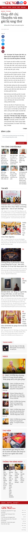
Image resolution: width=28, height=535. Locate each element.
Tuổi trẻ (13, 10)
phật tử (24, 516)
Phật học (4, 10)
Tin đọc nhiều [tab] (7, 342)
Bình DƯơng (24, 529)
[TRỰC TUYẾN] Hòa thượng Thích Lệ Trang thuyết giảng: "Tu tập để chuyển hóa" (17, 421)
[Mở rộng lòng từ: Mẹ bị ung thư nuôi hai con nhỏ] (14, 168)
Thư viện (7, 430)
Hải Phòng (24, 523)
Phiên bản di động (5, 505)
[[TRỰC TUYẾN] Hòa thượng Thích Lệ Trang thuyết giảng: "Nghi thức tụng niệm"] (6, 404)
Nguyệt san (9, 502)
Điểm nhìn (23, 7)
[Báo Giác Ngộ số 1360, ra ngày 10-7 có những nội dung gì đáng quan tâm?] (14, 151)
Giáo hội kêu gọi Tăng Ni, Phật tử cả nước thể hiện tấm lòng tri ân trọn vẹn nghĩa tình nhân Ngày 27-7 (14, 452)
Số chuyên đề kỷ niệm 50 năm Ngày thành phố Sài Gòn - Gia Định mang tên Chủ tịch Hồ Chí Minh (23, 178)
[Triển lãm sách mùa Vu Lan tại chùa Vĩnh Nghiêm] (11, 228)
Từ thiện (19, 13)
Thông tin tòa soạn (5, 504)
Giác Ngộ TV (15, 502)
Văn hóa (14, 7)
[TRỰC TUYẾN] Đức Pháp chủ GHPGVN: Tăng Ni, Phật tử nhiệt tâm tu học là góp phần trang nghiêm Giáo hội (14, 387)
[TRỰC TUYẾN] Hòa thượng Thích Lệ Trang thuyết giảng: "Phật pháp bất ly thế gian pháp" (14, 377)
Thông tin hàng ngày (12, 462)
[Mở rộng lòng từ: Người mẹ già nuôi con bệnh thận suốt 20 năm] (5, 151)
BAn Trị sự (24, 510)
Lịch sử (14, 13)
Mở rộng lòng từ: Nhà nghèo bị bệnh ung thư (22, 159)
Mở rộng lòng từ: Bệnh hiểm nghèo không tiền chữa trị (4, 175)
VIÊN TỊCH (24, 514)
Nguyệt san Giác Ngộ (6, 13)
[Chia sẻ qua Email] (2, 47)
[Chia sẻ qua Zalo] (2, 44)
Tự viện (18, 10)
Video (18, 7)
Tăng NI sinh (23, 519)
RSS (11, 505)
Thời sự (9, 7)
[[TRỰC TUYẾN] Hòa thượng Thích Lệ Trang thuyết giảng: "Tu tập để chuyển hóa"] (6, 421)
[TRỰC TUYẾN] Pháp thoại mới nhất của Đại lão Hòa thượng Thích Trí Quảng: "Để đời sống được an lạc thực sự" (14, 413)
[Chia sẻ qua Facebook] (2, 36)
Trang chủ (4, 7)
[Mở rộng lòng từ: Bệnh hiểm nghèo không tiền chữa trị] (5, 168)
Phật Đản (24, 521)
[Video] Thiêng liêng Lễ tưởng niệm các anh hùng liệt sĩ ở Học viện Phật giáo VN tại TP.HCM (17, 396)
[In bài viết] (2, 51)
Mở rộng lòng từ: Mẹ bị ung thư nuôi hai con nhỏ (13, 175)
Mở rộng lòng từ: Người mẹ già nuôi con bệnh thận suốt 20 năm (4, 160)
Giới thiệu (24, 527)
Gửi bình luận (21, 143)
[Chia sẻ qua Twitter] (2, 40)
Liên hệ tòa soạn (13, 504)
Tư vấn (8, 10)
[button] (23, 480)
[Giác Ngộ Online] (9, 507)
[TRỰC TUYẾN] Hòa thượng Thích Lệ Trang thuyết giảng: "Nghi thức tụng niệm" (17, 404)
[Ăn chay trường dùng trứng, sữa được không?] (18, 467)
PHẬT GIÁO (24, 512)
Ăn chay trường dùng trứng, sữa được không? (17, 476)
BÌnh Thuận (24, 525)
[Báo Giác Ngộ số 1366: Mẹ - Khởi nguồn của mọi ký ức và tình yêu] (6, 467)
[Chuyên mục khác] (25, 14)
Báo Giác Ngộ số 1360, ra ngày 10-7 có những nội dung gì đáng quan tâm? (14, 160)
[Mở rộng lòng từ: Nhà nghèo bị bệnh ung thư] (23, 151)
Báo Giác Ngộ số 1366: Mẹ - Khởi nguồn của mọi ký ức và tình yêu (17, 347)
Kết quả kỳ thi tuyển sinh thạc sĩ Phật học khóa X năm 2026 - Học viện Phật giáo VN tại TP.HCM (11, 484)
